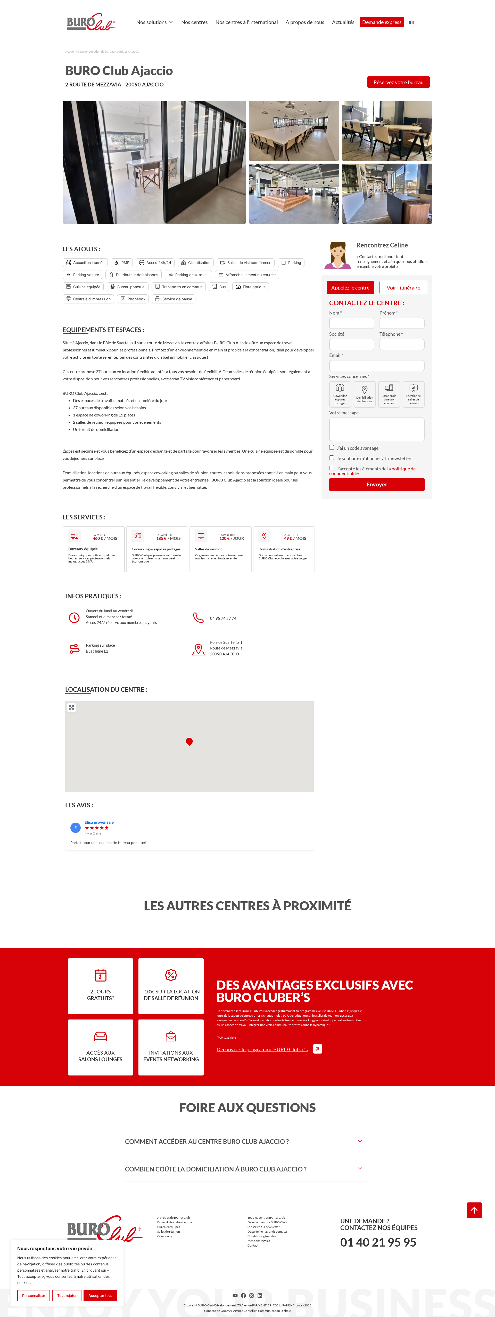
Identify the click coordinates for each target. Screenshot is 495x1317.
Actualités (343, 22)
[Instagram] (252, 1295)
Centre (82, 51)
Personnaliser (33, 1295)
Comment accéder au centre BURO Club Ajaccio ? (207, 1141)
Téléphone (391, 334)
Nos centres (194, 22)
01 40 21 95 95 (378, 1242)
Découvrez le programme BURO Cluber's (262, 1049)
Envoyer (377, 484)
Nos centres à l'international (247, 22)
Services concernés (349, 376)
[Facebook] (243, 1295)
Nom (335, 313)
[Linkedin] (260, 1295)
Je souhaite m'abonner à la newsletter (373, 458)
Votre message (344, 412)
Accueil (70, 51)
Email (336, 355)
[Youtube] (235, 1295)
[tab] (247, 1141)
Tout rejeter (67, 1295)
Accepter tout (100, 1295)
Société (336, 334)
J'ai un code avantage (357, 448)
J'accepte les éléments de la (372, 471)
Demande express (382, 22)
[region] (67, 1273)
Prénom (389, 313)
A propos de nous (305, 22)
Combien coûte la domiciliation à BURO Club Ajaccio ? (216, 1169)
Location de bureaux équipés (108, 51)
